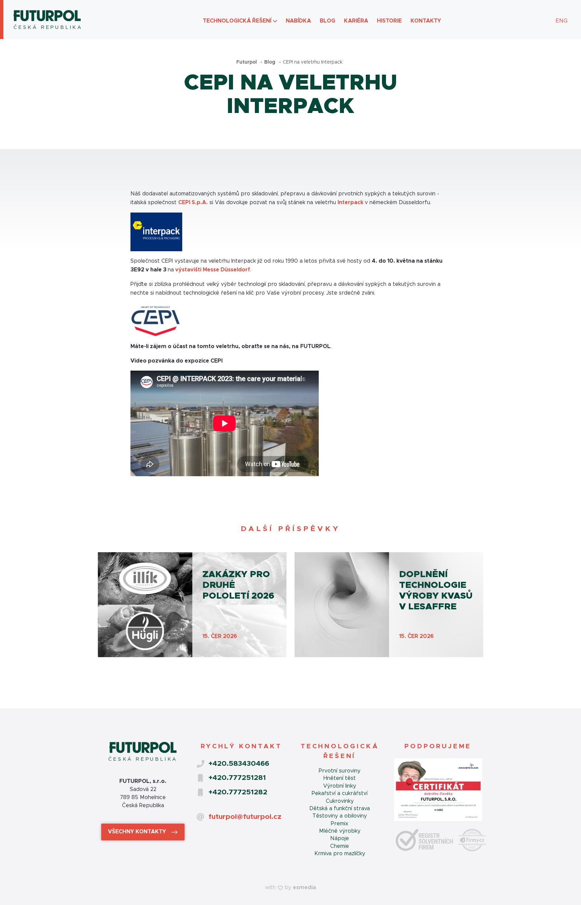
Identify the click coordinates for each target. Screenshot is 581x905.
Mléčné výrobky (339, 831)
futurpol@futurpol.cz (244, 816)
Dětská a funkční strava (339, 808)
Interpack (351, 202)
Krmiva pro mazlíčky (339, 853)
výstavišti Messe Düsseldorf (212, 269)
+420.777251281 (237, 777)
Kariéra (356, 21)
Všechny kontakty (137, 831)
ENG (562, 21)
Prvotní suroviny (339, 771)
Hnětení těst (339, 778)
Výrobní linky (339, 786)
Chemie (339, 846)
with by (290, 887)
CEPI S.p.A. (193, 202)
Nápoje (339, 838)
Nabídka (298, 21)
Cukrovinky (340, 801)
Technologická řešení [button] (237, 21)
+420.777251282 (237, 792)
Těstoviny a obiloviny (339, 816)
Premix (339, 823)
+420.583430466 (238, 763)
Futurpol (247, 62)
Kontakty (426, 21)
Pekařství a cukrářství (339, 793)
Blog (327, 21)
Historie (389, 21)
